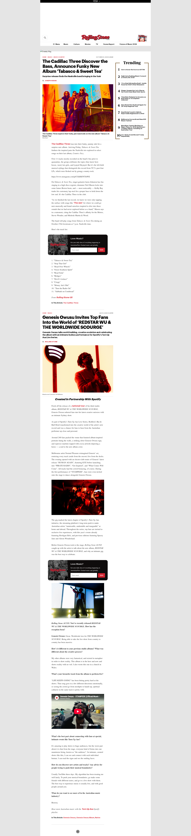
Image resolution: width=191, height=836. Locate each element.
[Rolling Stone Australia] (95, 39)
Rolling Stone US (64, 297)
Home (44, 57)
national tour (78, 406)
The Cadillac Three (61, 144)
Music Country (59, 57)
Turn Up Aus (87, 809)
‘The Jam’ (78, 203)
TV (97, 44)
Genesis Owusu (69, 817)
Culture (77, 44)
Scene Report (108, 44)
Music (66, 44)
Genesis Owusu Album (85, 817)
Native (97, 817)
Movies (88, 44)
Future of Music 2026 (128, 44)
